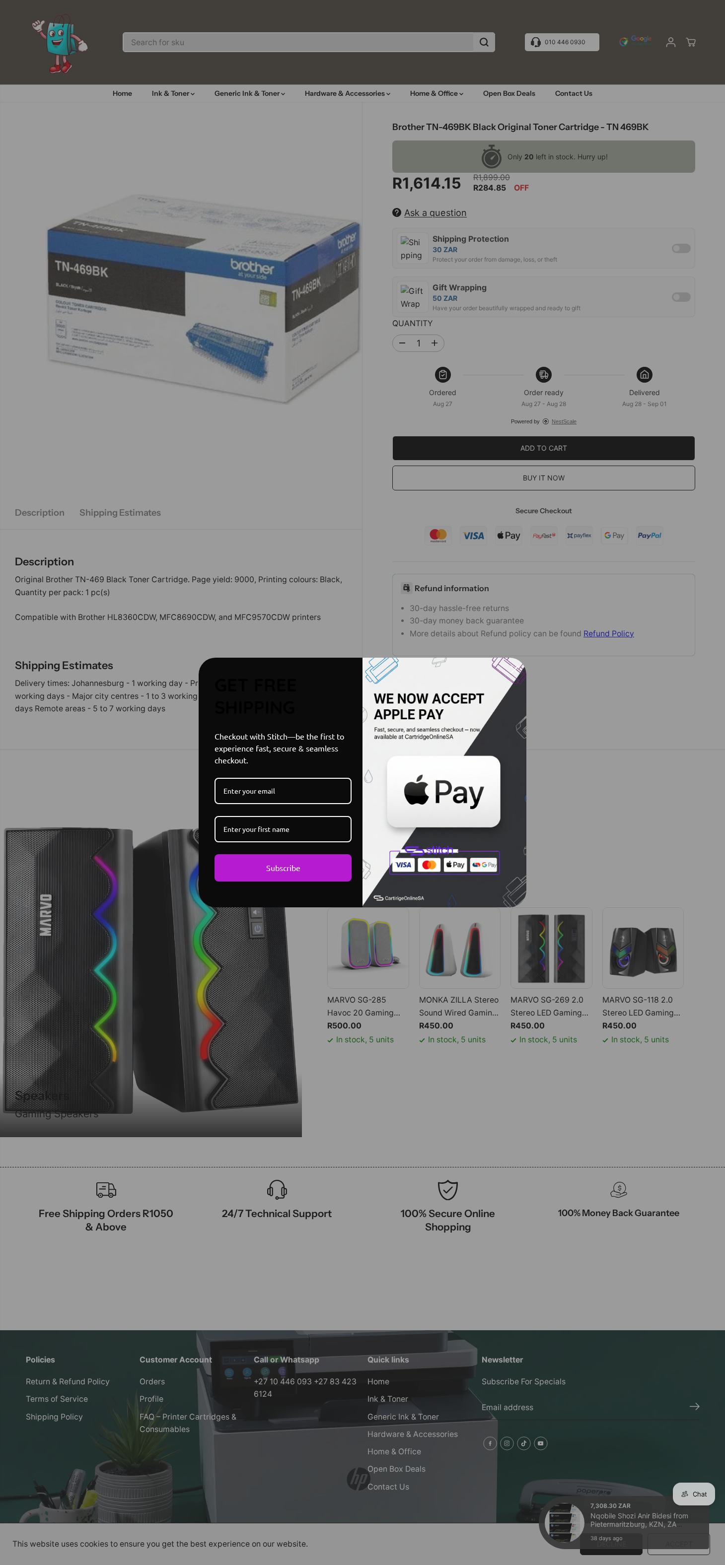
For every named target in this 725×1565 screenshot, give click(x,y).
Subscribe (283, 868)
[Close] (514, 669)
